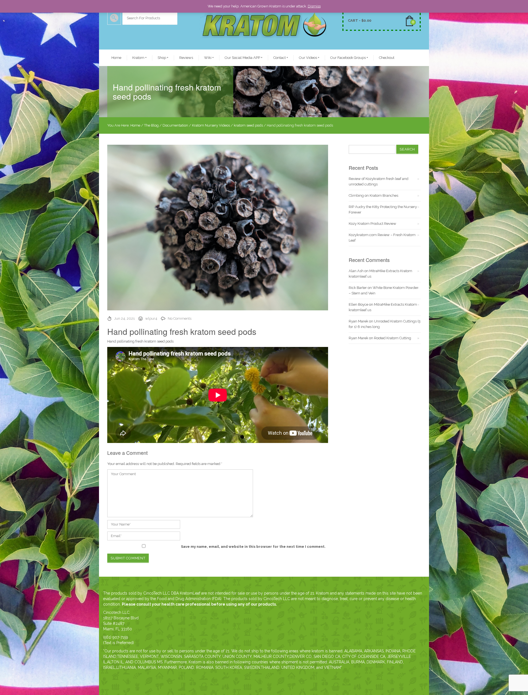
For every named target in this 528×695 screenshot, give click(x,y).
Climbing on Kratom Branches (373, 195)
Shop (163, 58)
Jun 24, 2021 (124, 318)
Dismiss (314, 6)
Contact (280, 58)
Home (116, 58)
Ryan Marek (358, 321)
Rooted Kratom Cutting (392, 338)
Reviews (186, 58)
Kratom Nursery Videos (211, 125)
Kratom (139, 58)
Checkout (386, 58)
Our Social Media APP (243, 58)
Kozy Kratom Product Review (372, 223)
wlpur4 (151, 318)
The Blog (151, 125)
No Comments (179, 318)
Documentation (175, 125)
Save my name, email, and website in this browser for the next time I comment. (253, 546)
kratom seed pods (248, 125)
